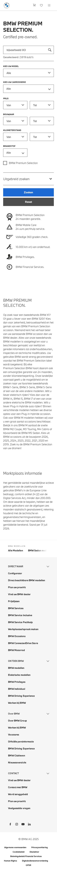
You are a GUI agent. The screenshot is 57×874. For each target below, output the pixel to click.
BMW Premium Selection (23, 163)
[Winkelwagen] (34, 5)
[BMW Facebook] (10, 825)
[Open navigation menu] (49, 5)
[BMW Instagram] (16, 825)
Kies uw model (11, 66)
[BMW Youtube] (23, 825)
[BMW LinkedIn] (29, 825)
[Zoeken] (50, 50)
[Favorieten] (42, 5)
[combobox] (28, 50)
